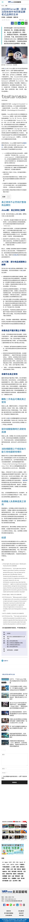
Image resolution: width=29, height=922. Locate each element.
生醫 (22, 876)
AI (3, 862)
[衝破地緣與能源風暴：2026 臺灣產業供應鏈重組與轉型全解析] (5, 735)
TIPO (7, 864)
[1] (5, 68)
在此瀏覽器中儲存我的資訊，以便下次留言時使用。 (14, 777)
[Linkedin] (19, 23)
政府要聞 (4, 697)
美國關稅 (14, 878)
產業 (3, 737)
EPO (14, 862)
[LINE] (22, 23)
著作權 (22, 878)
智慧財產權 (20, 873)
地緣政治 (4, 871)
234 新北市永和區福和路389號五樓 (13, 901)
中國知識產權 (6, 866)
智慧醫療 (4, 876)
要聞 (6, 5)
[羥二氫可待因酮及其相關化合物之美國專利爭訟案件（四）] (5, 728)
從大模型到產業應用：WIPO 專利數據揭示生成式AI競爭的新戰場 (18, 713)
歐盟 (9, 876)
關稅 (20, 880)
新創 (3, 873)
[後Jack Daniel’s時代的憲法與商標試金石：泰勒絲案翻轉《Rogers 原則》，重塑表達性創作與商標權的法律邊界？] (5, 704)
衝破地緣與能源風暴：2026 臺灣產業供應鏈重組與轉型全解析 (18, 735)
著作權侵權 (5, 880)
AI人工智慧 (4, 714)
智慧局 (14, 873)
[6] (9, 418)
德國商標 (25, 480)
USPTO (12, 864)
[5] (22, 270)
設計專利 (15, 880)
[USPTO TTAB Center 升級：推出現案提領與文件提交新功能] (5, 680)
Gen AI (21, 862)
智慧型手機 (9, 873)
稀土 (9, 878)
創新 (3, 869)
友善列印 (6, 660)
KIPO (3, 864)
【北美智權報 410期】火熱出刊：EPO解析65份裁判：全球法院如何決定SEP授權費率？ (18, 688)
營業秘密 (17, 876)
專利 (9, 871)
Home (2, 5)
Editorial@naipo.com (10, 899)
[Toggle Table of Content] (7, 197)
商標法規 (4, 682)
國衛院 (23, 869)
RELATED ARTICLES (8, 674)
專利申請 (19, 871)
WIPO (17, 864)
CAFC (10, 862)
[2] (2, 147)
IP (24, 862)
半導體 (7, 869)
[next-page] (5, 750)
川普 (24, 871)
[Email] (26, 23)
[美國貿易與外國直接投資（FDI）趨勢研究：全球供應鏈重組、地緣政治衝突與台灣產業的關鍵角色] (5, 742)
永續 (13, 876)
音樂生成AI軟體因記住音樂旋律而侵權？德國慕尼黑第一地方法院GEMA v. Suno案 (18, 720)
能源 (18, 878)
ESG (17, 862)
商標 (15, 869)
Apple (6, 862)
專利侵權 (14, 871)
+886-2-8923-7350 (9, 897)
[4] (11, 268)
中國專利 (22, 864)
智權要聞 (4, 690)
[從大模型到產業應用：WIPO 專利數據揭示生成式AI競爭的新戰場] (5, 713)
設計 (10, 880)
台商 (11, 869)
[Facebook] (12, 23)
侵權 (17, 866)
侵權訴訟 (4, 706)
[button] (2, 2)
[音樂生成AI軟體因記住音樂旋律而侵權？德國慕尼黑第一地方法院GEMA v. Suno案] (5, 720)
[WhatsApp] (15, 23)
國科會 (19, 869)
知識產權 (4, 878)
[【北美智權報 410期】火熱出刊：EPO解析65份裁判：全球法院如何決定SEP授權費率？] (5, 688)
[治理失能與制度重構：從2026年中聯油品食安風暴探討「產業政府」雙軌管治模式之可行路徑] (5, 695)
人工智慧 (13, 866)
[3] (18, 214)
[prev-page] (2, 750)
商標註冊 (15, 255)
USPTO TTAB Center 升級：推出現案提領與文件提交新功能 (18, 680)
